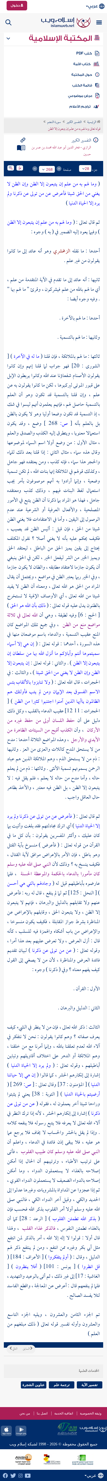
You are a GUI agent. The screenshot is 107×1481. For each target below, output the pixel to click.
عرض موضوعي (80, 96)
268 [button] (49, 169)
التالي (14, 1349)
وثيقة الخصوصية (91, 1413)
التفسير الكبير (74, 122)
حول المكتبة (81, 75)
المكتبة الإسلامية (61, 38)
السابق (26, 1349)
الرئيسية (92, 122)
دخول (16, 5)
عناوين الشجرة (33, 1385)
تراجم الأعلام (80, 106)
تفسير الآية (89, 1385)
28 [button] (87, 168)
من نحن (24, 1413)
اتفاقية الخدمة (63, 1413)
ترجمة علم (62, 1385)
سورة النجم (54, 122)
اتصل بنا (42, 1413)
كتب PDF (84, 53)
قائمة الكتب (82, 85)
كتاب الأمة (82, 64)
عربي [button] (93, 6)
